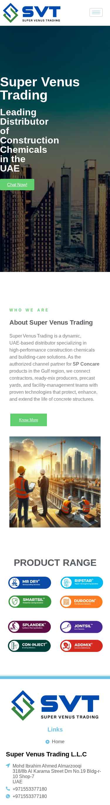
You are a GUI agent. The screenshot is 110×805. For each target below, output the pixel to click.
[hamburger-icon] (96, 12)
